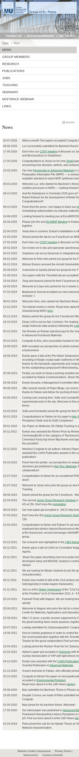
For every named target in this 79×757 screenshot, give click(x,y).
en (72, 684)
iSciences (65, 651)
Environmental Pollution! (51, 680)
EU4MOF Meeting (57, 221)
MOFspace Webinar (18, 99)
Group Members (16, 57)
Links (6, 106)
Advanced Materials (61, 665)
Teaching (10, 85)
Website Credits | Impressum (34, 751)
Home (5, 43)
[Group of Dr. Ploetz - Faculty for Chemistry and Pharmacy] (39, 15)
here (50, 310)
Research (10, 64)
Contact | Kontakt (52, 755)
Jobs (6, 78)
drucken (70, 122)
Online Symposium (50, 589)
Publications (13, 71)
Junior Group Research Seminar (56, 500)
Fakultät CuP (14, 36)
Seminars (10, 92)
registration (59, 504)
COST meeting (48, 151)
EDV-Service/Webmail (40, 36)
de (69, 684)
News (6, 50)
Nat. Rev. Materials (65, 466)
